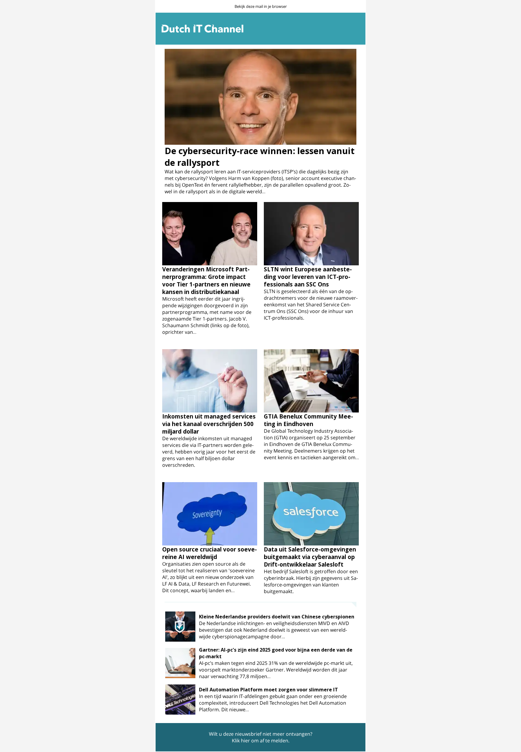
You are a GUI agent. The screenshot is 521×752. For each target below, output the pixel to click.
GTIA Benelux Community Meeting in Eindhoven (308, 420)
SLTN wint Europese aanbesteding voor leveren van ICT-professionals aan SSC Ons (308, 276)
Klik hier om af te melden (260, 740)
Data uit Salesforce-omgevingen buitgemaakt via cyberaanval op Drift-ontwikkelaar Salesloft (310, 556)
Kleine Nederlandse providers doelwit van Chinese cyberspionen (276, 616)
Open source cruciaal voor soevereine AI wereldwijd (209, 553)
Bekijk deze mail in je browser (261, 6)
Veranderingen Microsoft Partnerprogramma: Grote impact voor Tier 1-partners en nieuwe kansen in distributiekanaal (206, 280)
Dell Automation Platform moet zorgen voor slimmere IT (268, 689)
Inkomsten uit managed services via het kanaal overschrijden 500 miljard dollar (209, 423)
